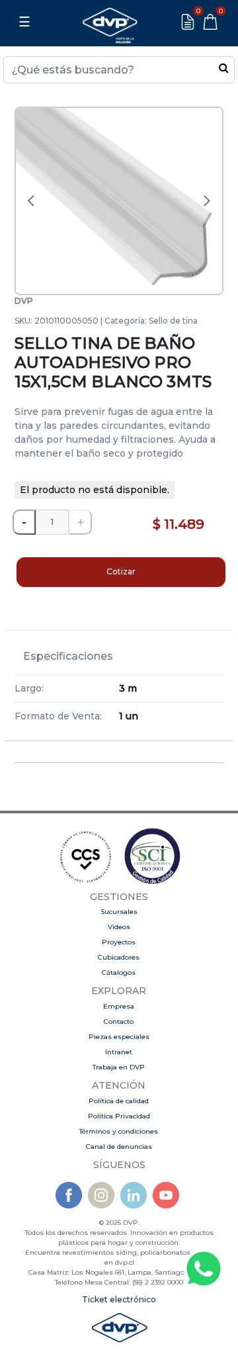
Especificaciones (68, 656)
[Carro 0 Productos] (210, 22)
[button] (30, 201)
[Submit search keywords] (224, 67)
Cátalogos (119, 972)
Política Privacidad (119, 1116)
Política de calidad (119, 1101)
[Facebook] (69, 1194)
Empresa (118, 1006)
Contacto (119, 1021)
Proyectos (119, 942)
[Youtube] (166, 1194)
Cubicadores (118, 957)
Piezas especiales (119, 1036)
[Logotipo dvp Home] (109, 22)
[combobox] (119, 69)
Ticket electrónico (119, 1299)
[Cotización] (188, 22)
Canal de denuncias (119, 1146)
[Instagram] (101, 1194)
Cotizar (121, 571)
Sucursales (119, 911)
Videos (119, 927)
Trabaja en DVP (119, 1067)
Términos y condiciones (118, 1131)
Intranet (118, 1052)
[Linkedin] (133, 1194)
